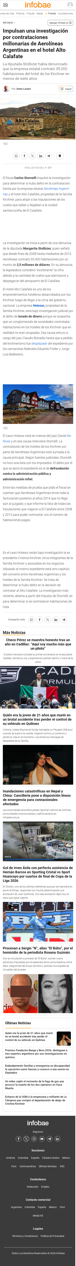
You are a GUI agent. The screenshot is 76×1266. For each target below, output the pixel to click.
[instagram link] (34, 1139)
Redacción (32, 1186)
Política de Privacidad (52, 1236)
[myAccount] (70, 5)
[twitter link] (26, 1139)
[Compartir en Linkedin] (40, 156)
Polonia (18, 13)
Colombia (23, 1157)
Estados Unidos (50, 1157)
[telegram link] (49, 1139)
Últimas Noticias (48, 1166)
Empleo (45, 1186)
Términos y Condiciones (25, 1236)
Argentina (16, 1207)
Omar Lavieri (23, 88)
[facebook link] (18, 1139)
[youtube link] (42, 1139)
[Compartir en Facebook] (24, 156)
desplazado (39, 343)
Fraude (29, 13)
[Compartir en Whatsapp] (16, 156)
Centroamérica (28, 1166)
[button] (5, 5)
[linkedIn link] (57, 1139)
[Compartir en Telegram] (48, 156)
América (10, 1157)
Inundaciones (63, 13)
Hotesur (38, 305)
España (35, 1157)
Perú (13, 1166)
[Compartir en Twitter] (32, 156)
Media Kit (38, 1215)
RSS (62, 1166)
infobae (8, 22)
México (66, 1157)
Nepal (38, 13)
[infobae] (38, 5)
